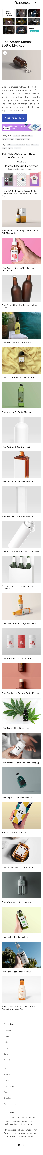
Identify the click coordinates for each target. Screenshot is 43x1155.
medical (4, 148)
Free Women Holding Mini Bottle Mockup (21, 763)
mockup (10, 148)
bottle (28, 145)
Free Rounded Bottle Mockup (15, 728)
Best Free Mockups (26, 135)
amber (9, 145)
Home (6, 1048)
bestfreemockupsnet (19, 145)
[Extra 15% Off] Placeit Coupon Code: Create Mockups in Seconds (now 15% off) (19, 193)
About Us (7, 1074)
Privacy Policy (9, 1086)
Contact (7, 1080)
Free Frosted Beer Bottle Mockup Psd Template (19, 306)
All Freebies (16, 135)
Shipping (7, 1098)
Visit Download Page (14, 117)
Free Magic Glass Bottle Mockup (17, 798)
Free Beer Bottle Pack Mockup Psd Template (18, 587)
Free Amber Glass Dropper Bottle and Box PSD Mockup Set (21, 231)
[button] (2, 2)
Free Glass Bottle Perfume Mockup (18, 377)
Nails (6, 1042)
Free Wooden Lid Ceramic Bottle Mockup (21, 693)
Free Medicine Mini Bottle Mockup (17, 342)
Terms (6, 1092)
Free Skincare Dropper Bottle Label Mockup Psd (18, 269)
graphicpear (34, 145)
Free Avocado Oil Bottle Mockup (17, 412)
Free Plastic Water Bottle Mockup (17, 516)
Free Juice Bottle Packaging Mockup (19, 623)
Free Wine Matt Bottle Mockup (16, 447)
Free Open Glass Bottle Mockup (16, 972)
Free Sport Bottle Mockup (14, 832)
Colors (6, 1054)
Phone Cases (8, 1060)
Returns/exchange (10, 1104)
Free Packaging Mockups (23, 139)
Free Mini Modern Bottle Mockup (17, 902)
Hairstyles (7, 1036)
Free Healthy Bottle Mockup (15, 937)
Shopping (7, 1030)
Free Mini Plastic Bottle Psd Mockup (18, 658)
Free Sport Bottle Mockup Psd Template (20, 551)
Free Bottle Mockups (8, 139)
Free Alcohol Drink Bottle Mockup (17, 482)
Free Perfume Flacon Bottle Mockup (18, 867)
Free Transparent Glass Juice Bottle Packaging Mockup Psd (18, 1007)
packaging (17, 148)
